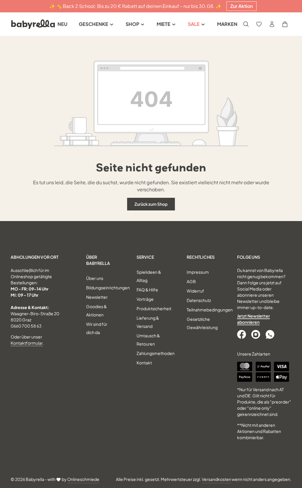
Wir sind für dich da (96, 328)
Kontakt (144, 362)
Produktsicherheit (154, 308)
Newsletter (97, 297)
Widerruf (195, 290)
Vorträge (145, 299)
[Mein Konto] (272, 24)
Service (145, 257)
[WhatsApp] (270, 334)
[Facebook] (242, 334)
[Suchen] (246, 24)
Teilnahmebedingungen (210, 309)
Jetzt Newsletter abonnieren (253, 319)
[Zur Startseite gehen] (33, 24)
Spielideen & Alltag (149, 276)
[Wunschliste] (259, 24)
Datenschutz (199, 300)
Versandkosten (216, 479)
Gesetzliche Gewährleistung (202, 323)
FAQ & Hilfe (147, 289)
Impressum (198, 272)
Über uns (94, 278)
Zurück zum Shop (151, 204)
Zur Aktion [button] (241, 6)
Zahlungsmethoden (156, 353)
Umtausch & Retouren (148, 339)
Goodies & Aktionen (96, 310)
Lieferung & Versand (148, 322)
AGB (191, 281)
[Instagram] (256, 334)
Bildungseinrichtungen (108, 287)
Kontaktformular (27, 343)
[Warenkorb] (285, 24)
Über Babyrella (98, 260)
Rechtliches (201, 257)
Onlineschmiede (83, 479)
